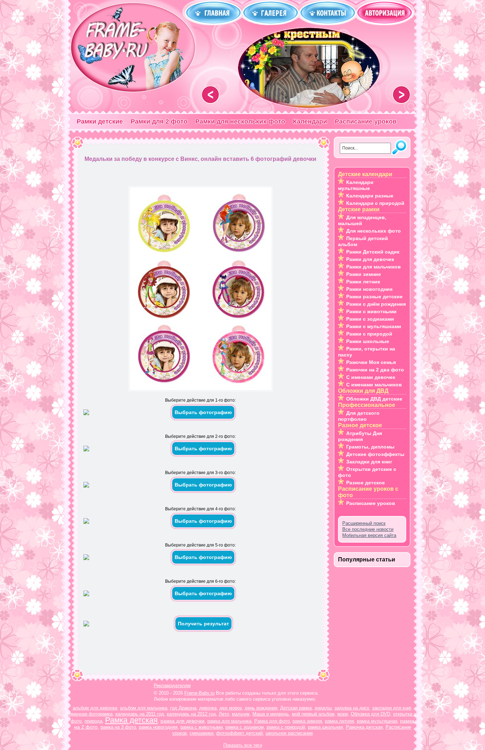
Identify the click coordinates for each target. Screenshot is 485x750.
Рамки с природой (369, 334)
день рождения (261, 708)
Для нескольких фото (373, 231)
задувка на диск (351, 708)
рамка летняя (339, 721)
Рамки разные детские (374, 296)
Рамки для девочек (370, 259)
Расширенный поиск (364, 523)
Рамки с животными (371, 311)
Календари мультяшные (356, 185)
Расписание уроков (366, 121)
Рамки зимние (363, 274)
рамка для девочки (182, 721)
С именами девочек (370, 377)
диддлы (323, 708)
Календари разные (369, 196)
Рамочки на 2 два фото (375, 370)
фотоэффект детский (239, 733)
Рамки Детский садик (372, 252)
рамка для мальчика (229, 721)
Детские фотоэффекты (375, 454)
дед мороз (230, 708)
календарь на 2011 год (139, 714)
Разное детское (365, 482)
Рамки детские (100, 121)
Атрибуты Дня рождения (360, 436)
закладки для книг (391, 708)
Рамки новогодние (369, 289)
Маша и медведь (270, 714)
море (342, 714)
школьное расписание (289, 733)
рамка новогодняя (158, 727)
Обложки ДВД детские (374, 399)
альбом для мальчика (143, 708)
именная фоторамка (91, 714)
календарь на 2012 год (191, 714)
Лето (224, 714)
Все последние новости (367, 529)
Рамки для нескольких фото (240, 121)
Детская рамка (296, 708)
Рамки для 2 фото (159, 121)
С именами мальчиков (374, 384)
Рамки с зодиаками (370, 319)
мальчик (241, 714)
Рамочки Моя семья (371, 362)
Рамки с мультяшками (373, 326)
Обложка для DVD (370, 714)
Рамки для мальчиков (373, 267)
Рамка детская (131, 720)
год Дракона (183, 708)
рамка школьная (325, 727)
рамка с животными (201, 727)
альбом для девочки (95, 708)
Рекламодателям (172, 685)
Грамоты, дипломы (370, 447)
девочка (208, 708)
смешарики (201, 733)
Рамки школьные (367, 341)
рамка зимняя (307, 721)
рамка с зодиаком (244, 727)
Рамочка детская (364, 727)
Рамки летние (363, 281)
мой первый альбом (313, 714)
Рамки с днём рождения (376, 304)
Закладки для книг (369, 461)
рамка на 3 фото (118, 727)
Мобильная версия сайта (369, 535)
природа (93, 721)
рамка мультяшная (377, 721)
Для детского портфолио (359, 416)
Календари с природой (375, 203)
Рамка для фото (272, 721)
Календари (310, 121)
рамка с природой (286, 727)
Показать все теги (242, 745)
